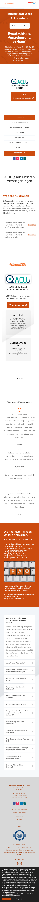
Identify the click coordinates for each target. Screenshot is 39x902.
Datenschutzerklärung (19, 812)
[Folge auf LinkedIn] (21, 158)
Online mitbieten (19, 26)
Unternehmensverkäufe (19, 127)
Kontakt (19, 819)
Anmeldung (19, 117)
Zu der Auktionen (19, 106)
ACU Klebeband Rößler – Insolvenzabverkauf (18, 265)
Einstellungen (9, 894)
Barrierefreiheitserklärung (19, 809)
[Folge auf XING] (24, 158)
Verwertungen (19, 132)
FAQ (19, 826)
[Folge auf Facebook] (14, 158)
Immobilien (19, 137)
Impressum (19, 823)
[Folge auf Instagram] (17, 158)
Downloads (19, 816)
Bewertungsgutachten (19, 122)
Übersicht (19, 148)
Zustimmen (6, 899)
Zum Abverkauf (18, 305)
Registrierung (19, 153)
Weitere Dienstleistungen (20, 143)
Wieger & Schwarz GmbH (19, 88)
